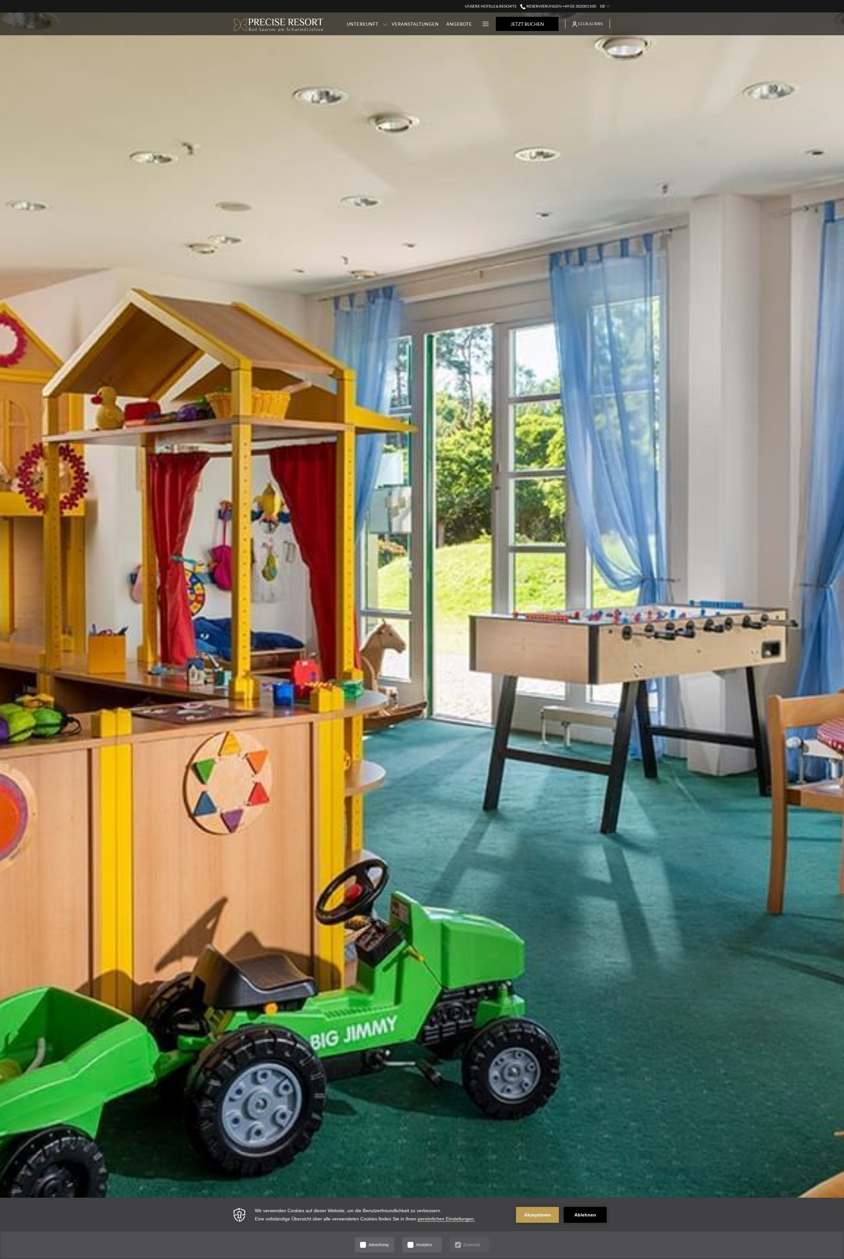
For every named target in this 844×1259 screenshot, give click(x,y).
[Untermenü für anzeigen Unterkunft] (385, 24)
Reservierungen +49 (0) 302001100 (561, 6)
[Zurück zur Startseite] (278, 24)
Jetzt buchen (527, 24)
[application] (422, 1228)
